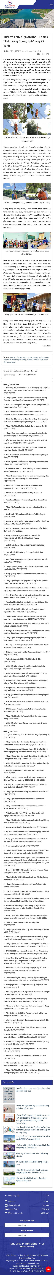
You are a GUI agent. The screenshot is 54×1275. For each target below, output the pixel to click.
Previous (5, 21)
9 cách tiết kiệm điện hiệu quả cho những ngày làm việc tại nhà (32, 1107)
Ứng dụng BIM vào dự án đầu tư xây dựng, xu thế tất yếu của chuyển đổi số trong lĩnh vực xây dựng (33, 1129)
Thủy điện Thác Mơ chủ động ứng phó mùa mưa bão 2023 (27, 792)
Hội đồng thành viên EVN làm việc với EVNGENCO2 (25, 770)
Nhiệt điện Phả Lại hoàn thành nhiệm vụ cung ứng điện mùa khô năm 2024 (32, 1171)
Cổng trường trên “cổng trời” (17, 846)
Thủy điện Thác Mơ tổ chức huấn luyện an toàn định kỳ (26, 426)
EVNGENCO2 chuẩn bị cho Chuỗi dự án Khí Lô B (24, 493)
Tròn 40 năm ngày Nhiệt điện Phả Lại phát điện (23, 659)
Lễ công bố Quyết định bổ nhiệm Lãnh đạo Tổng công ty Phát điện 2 (33, 1146)
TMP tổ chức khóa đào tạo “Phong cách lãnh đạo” (24, 552)
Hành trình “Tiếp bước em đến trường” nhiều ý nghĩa (25, 514)
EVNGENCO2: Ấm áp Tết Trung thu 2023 (21, 827)
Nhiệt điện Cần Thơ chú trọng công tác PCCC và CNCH (26, 723)
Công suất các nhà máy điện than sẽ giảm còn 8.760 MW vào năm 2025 (33, 1137)
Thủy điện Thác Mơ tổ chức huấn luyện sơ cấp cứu (25, 799)
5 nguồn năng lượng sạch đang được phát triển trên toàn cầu (33, 1089)
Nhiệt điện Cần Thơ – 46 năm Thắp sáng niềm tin (32, 1154)
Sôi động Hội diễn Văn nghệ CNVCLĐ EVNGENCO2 (25, 545)
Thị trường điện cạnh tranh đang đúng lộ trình (32, 1163)
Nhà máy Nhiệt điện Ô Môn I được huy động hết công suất (31, 1179)
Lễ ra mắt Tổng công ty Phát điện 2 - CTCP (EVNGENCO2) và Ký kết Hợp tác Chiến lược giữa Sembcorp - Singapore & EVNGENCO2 (33, 1119)
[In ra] (43, 54)
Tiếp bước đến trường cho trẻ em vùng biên (22, 922)
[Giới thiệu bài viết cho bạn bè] (38, 54)
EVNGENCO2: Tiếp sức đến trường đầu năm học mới (26, 1056)
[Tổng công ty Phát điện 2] (10, 4)
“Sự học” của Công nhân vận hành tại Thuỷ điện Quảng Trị (27, 735)
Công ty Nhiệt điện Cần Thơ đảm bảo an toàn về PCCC (26, 574)
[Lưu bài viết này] (48, 54)
